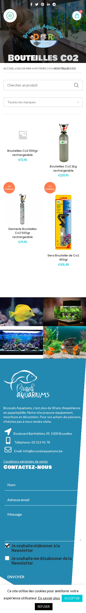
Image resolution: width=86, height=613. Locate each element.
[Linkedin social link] (48, 4)
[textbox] (21, 102)
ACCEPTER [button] (72, 598)
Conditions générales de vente (25, 461)
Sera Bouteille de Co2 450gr (63, 257)
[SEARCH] (76, 85)
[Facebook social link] (31, 4)
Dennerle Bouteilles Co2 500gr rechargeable (22, 233)
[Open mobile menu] (10, 15)
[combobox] (43, 102)
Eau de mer (24, 68)
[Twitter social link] (37, 4)
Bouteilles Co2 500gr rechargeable (22, 153)
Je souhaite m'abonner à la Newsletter (35, 548)
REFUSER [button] (44, 606)
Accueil (8, 68)
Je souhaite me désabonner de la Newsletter (41, 560)
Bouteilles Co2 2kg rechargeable (63, 168)
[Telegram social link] (54, 4)
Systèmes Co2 (42, 68)
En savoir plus (49, 598)
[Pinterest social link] (43, 4)
